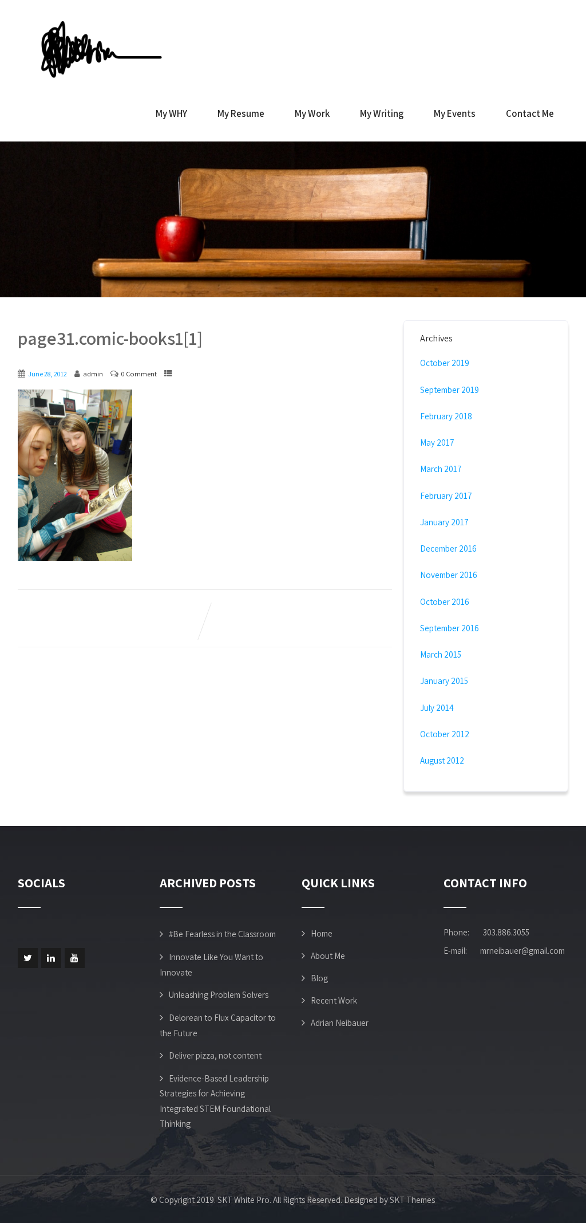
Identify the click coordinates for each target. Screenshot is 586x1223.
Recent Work (334, 1000)
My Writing (381, 113)
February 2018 (446, 416)
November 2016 (448, 574)
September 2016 (449, 628)
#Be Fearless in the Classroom (222, 934)
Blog (319, 978)
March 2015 (440, 654)
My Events (455, 113)
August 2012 (442, 760)
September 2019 (449, 389)
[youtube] (75, 958)
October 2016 (444, 601)
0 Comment (139, 373)
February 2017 (446, 495)
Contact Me (530, 113)
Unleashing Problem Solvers (218, 994)
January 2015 (444, 680)
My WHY (171, 113)
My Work (312, 113)
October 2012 (444, 734)
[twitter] (28, 958)
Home (321, 933)
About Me (328, 955)
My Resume (240, 113)
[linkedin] (51, 958)
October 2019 (444, 362)
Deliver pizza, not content (215, 1055)
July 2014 (437, 707)
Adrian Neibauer (340, 1022)
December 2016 (448, 548)
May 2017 (437, 442)
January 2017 (444, 522)
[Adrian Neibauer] (103, 48)
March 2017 (441, 468)
